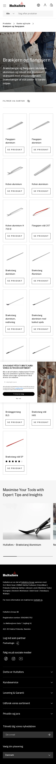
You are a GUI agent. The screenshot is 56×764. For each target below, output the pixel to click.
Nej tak (18, 398)
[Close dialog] (54, 363)
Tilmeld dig (18, 394)
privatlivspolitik (19, 388)
